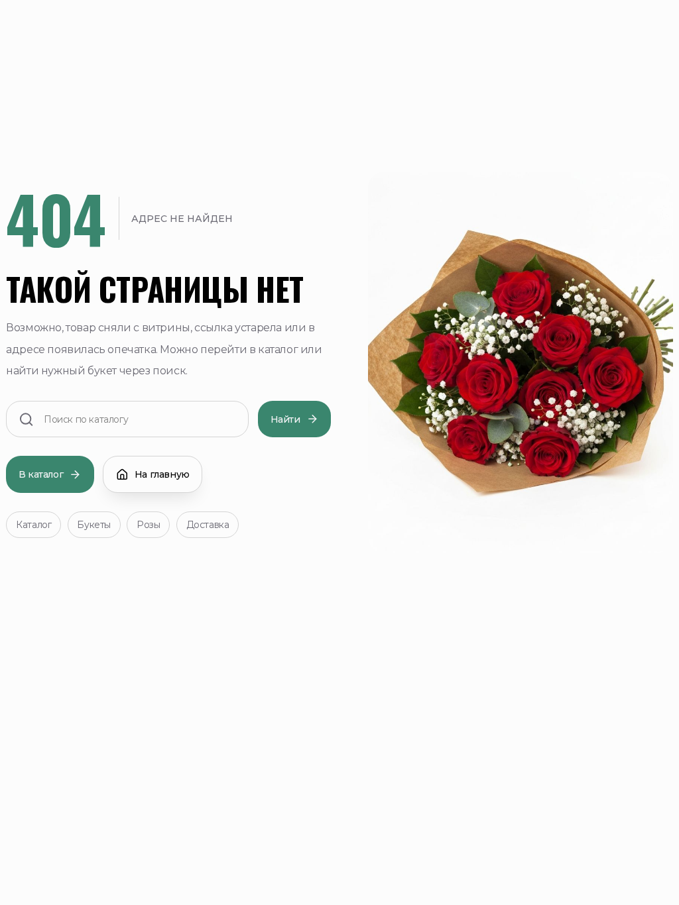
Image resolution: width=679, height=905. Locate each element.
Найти (285, 419)
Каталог (33, 525)
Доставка (207, 525)
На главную (162, 474)
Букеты (94, 525)
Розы (148, 525)
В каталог (41, 474)
